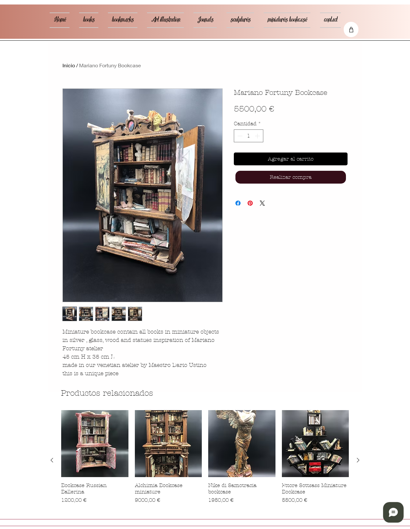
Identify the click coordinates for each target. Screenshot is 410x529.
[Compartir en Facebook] (238, 203)
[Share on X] (262, 203)
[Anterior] (52, 460)
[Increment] (257, 136)
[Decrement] (239, 136)
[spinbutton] (248, 136)
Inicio (68, 65)
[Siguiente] (358, 460)
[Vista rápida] (94, 443)
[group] (205, 460)
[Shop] (351, 29)
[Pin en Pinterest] (250, 203)
